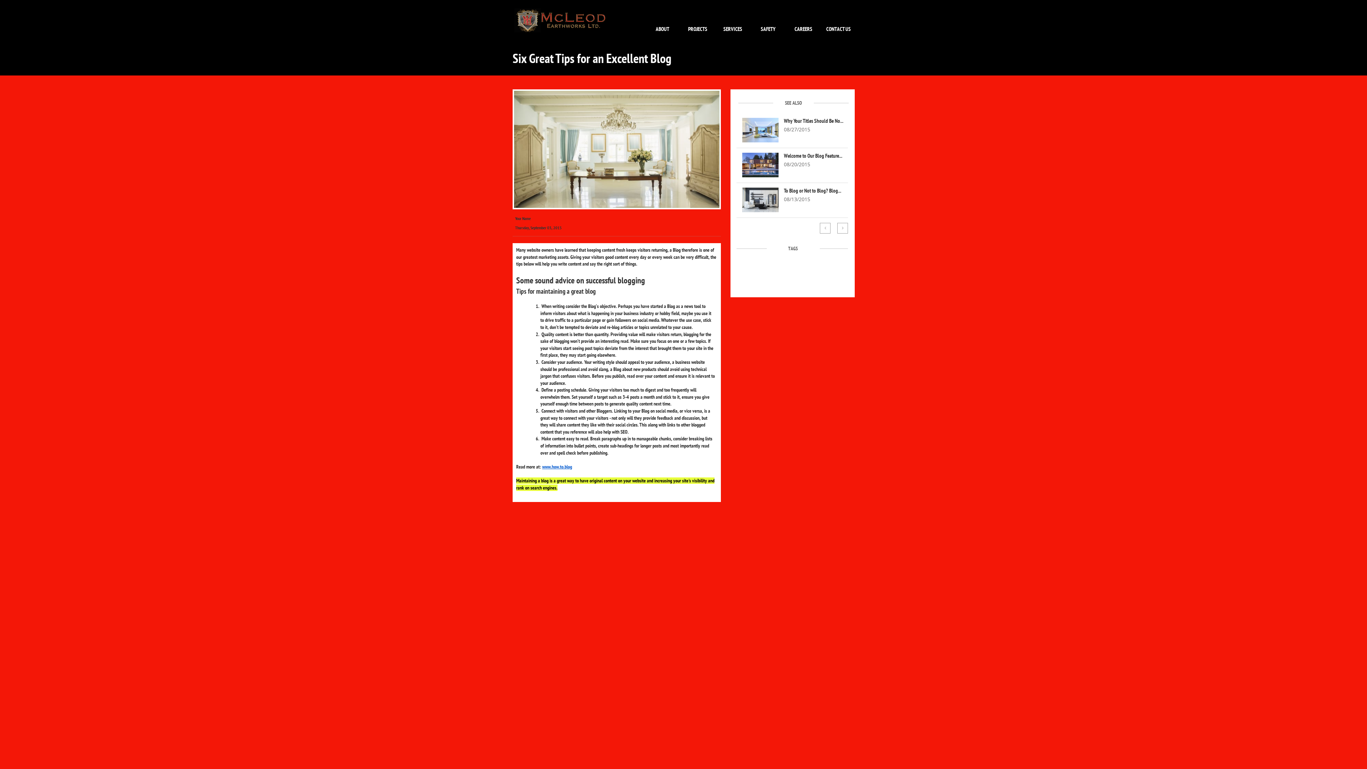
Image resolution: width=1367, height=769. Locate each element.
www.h (548, 467)
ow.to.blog (563, 467)
